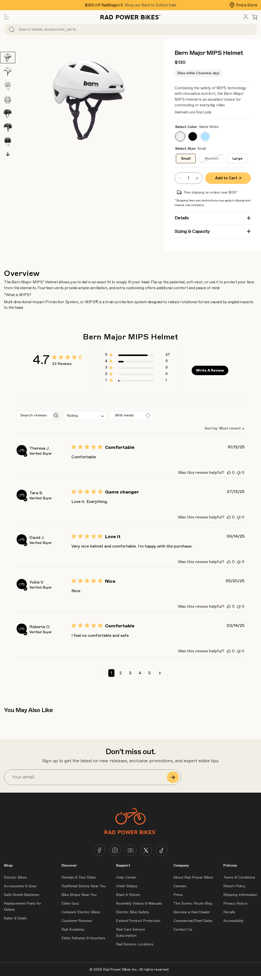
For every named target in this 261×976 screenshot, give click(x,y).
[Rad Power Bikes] (130, 17)
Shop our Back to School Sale (150, 5)
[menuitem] (245, 16)
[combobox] (222, 428)
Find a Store (246, 5)
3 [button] (130, 673)
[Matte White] (180, 136)
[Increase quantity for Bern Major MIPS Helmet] (198, 178)
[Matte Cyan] (205, 136)
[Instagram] (115, 850)
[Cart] (254, 16)
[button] (6, 16)
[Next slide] (8, 154)
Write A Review (210, 370)
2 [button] (120, 673)
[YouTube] (130, 850)
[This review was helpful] (229, 472)
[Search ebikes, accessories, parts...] (11, 29)
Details (182, 218)
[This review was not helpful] (238, 472)
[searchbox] (34, 415)
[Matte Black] (192, 136)
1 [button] (111, 673)
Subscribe (173, 777)
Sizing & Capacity (192, 231)
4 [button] (140, 673)
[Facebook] (99, 850)
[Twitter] (146, 850)
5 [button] (149, 673)
